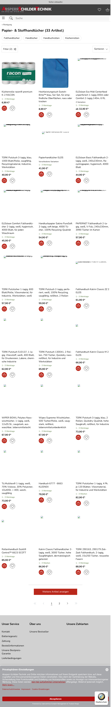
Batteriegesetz (9, 636)
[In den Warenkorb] (4, 108)
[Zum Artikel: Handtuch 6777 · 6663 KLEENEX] (55, 465)
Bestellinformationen (13, 645)
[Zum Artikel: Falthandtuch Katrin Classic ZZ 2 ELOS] (92, 270)
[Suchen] (12, 18)
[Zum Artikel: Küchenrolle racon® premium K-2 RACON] (18, 73)
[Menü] (106, 693)
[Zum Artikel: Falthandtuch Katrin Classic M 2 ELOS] (92, 333)
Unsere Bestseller (39, 631)
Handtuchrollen (51, 38)
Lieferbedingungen (11, 658)
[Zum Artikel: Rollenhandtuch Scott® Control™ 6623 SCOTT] (18, 530)
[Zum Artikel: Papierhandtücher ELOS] (55, 139)
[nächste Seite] (67, 603)
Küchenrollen (72, 38)
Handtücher (31, 38)
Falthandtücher (12, 38)
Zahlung (6, 641)
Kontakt (6, 631)
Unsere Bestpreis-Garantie (11, 652)
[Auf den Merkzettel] (12, 108)
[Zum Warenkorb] (107, 10)
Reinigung (7, 25)
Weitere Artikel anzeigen (55, 591)
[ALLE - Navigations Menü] (3, 18)
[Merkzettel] (99, 10)
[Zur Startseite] (27, 9)
